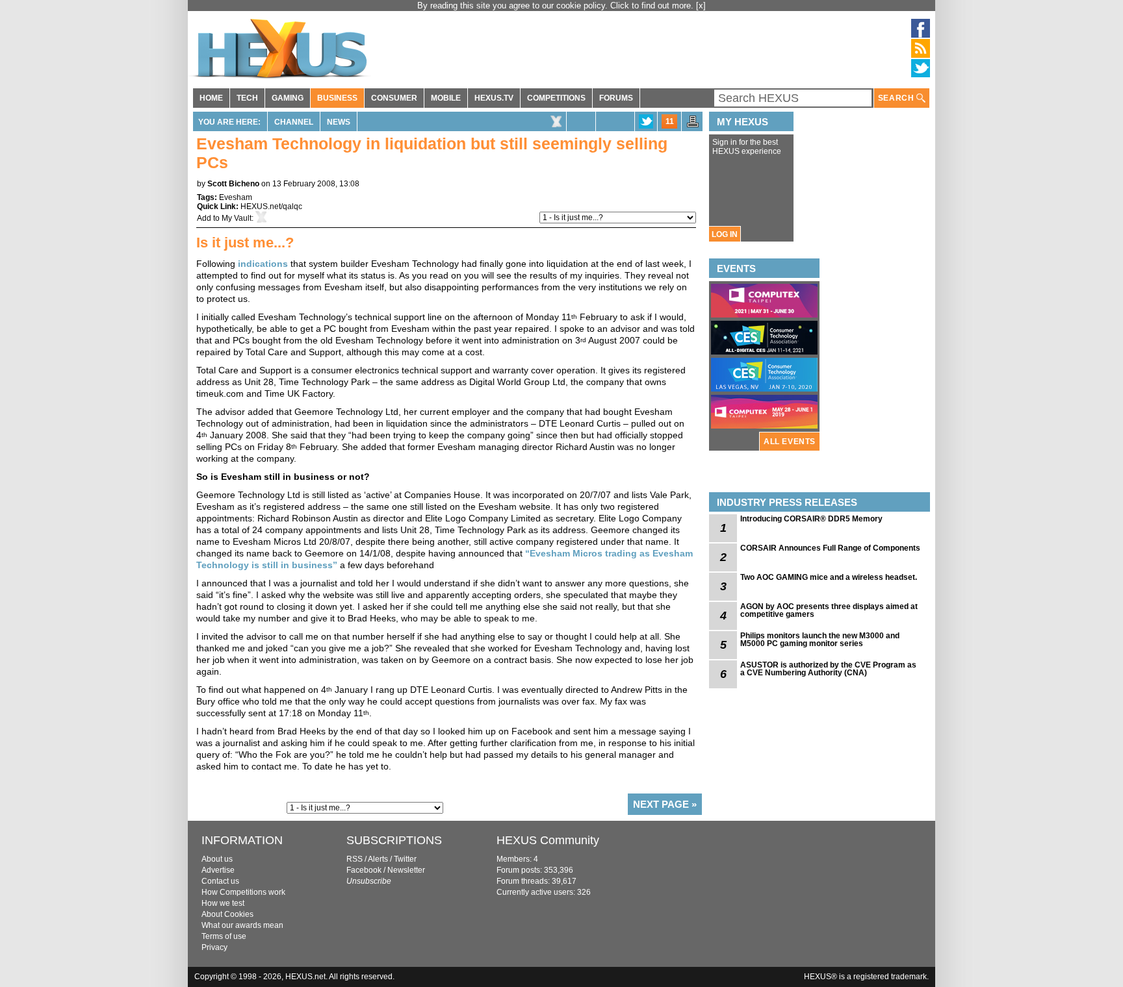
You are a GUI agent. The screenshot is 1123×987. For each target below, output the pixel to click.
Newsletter (406, 870)
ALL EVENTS (790, 441)
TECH (247, 98)
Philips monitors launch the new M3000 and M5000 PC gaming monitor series (819, 639)
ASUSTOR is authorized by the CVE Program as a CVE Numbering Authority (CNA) (828, 669)
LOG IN (725, 234)
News (338, 122)
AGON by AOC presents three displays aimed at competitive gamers (829, 610)
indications (264, 263)
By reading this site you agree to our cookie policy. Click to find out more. (556, 5)
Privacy (214, 947)
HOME (211, 98)
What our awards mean (242, 925)
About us (217, 859)
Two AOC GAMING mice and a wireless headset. (828, 577)
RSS (354, 859)
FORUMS (616, 98)
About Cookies (227, 914)
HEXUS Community (548, 840)
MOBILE (446, 98)
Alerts (378, 859)
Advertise (218, 870)
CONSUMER (394, 98)
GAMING (287, 98)
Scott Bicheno (233, 183)
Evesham (235, 197)
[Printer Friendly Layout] (693, 125)
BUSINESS (337, 98)
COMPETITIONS (556, 98)
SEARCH (897, 98)
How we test (222, 903)
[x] (701, 5)
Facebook (363, 870)
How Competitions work (243, 892)
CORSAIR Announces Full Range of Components (830, 548)
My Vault (237, 218)
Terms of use (223, 936)
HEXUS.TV (493, 98)
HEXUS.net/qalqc (271, 206)
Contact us (220, 881)
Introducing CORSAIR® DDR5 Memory (811, 519)
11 (669, 121)
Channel (293, 122)
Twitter (405, 859)
